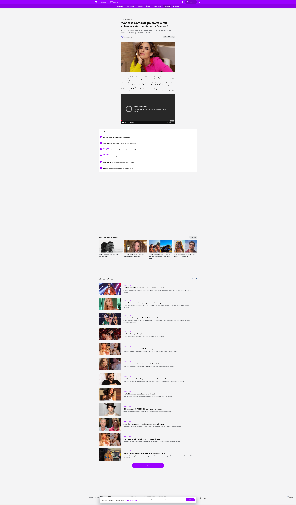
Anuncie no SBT (134, 496)
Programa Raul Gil (126, 19)
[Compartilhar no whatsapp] (165, 37)
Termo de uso (162, 496)
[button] (111, 251)
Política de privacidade (148, 496)
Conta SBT (192, 2)
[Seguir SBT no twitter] (200, 498)
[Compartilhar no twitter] (173, 37)
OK (190, 500)
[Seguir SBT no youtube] (205, 498)
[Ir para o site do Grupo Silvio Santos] (97, 498)
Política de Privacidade (130, 500)
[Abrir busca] (182, 2)
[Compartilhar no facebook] (169, 37)
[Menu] (199, 2)
